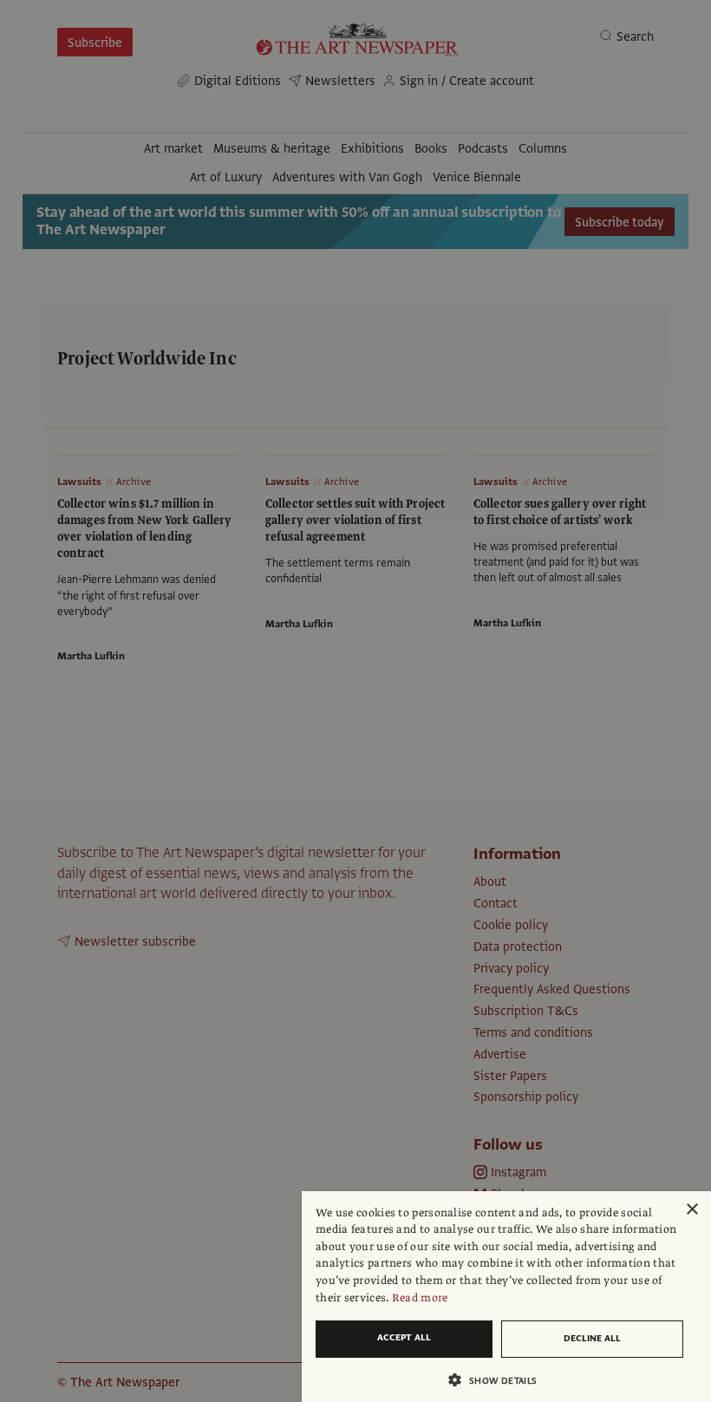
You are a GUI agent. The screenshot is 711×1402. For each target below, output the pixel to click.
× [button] (691, 1209)
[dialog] (506, 1296)
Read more (420, 1298)
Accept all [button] (404, 1337)
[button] (499, 1380)
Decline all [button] (592, 1338)
